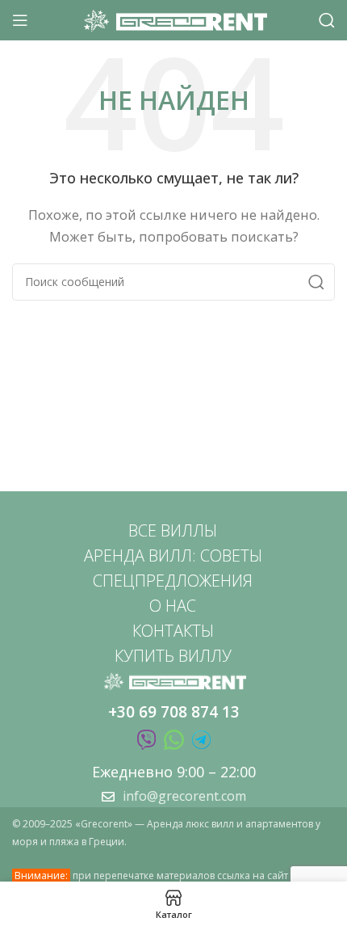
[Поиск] (327, 20)
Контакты (173, 631)
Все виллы (172, 530)
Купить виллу (173, 656)
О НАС (172, 606)
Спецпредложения (173, 580)
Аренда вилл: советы (173, 555)
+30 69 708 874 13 (174, 711)
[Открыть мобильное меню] (20, 20)
